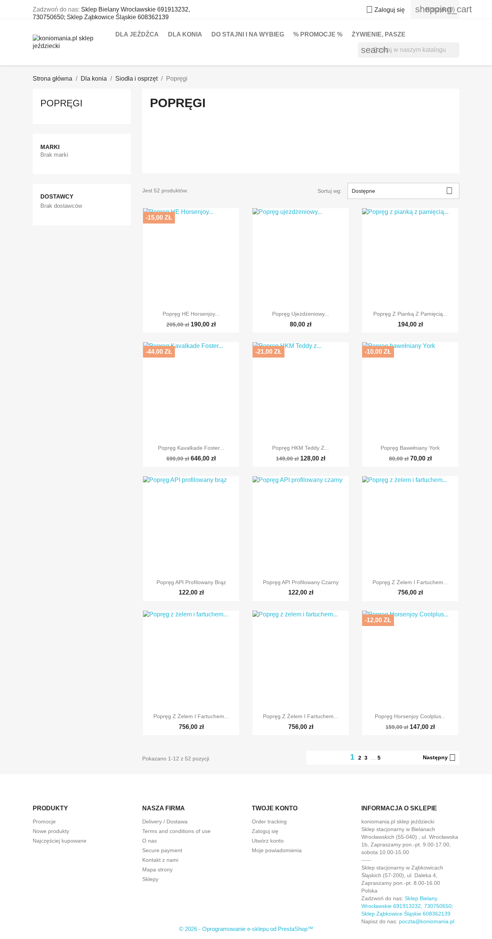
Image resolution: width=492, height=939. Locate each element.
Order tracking (269, 821)
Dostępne (402, 190)
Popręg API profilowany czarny (301, 582)
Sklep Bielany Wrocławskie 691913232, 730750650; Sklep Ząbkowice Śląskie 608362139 (407, 906)
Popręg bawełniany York (410, 448)
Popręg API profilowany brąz (191, 582)
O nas (149, 841)
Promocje (44, 821)
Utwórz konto (268, 841)
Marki (50, 147)
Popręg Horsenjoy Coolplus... (410, 716)
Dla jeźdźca (137, 34)
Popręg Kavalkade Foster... (191, 448)
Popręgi (61, 103)
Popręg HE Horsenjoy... (191, 314)
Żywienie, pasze (379, 34)
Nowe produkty (51, 831)
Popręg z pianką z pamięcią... (410, 314)
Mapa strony (157, 869)
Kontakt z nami (160, 860)
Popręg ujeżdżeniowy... (300, 314)
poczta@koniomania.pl (426, 921)
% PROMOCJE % (317, 34)
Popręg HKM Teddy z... (300, 448)
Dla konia (185, 34)
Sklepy (150, 879)
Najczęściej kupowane (59, 841)
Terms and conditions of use (176, 831)
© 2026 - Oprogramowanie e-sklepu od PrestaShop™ (246, 929)
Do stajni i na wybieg (247, 34)
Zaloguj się (265, 831)
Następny (439, 757)
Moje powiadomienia (277, 850)
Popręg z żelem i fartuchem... (410, 582)
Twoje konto (275, 808)
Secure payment (162, 850)
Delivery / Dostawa (165, 821)
